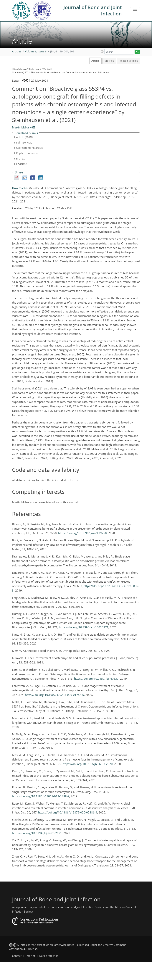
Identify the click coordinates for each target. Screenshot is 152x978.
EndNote (21, 164)
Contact (17, 956)
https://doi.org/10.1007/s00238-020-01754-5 (54, 695)
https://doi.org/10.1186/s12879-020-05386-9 (67, 812)
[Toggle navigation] (135, 10)
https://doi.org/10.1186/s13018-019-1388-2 (40, 796)
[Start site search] (137, 52)
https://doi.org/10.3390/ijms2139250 (82, 533)
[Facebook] (32, 177)
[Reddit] (24, 177)
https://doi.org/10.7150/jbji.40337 (96, 678)
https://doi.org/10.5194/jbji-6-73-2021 (37, 833)
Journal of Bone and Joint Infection (92, 10)
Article (95, 60)
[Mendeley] (16, 177)
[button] (102, 51)
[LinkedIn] (40, 177)
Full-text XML (24, 142)
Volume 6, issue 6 (36, 51)
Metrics (109, 60)
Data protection (49, 956)
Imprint (30, 956)
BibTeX (20, 158)
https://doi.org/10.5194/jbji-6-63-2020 (88, 764)
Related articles (128, 60)
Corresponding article (29, 147)
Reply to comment (27, 153)
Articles (16, 51)
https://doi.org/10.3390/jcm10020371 (83, 627)
